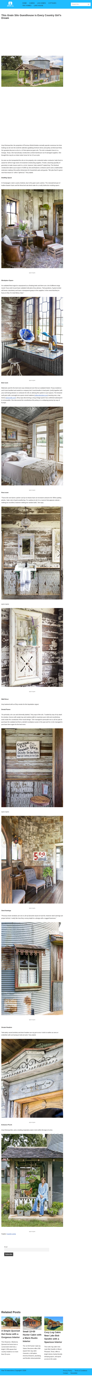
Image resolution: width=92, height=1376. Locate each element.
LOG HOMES (41, 3)
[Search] (89, 4)
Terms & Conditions (81, 1370)
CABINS (32, 3)
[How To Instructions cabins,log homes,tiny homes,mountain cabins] (10, 4)
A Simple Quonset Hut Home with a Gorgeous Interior (10, 1334)
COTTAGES (52, 3)
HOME (24, 3)
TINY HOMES (26, 5)
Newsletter (74, 1373)
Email (5, 1247)
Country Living (11, 1234)
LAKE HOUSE (38, 5)
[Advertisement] (32, 42)
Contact (65, 1373)
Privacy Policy (67, 1370)
